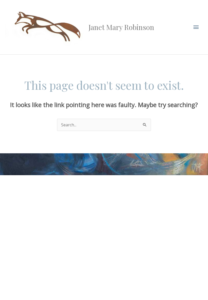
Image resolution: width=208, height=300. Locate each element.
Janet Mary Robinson (121, 27)
